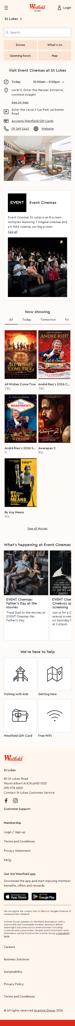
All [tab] (11, 319)
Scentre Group (44, 1010)
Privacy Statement (17, 850)
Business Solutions (16, 959)
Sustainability (13, 971)
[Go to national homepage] (13, 757)
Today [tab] (26, 319)
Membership (12, 822)
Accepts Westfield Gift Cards (32, 121)
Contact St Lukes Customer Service (29, 792)
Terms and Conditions (19, 841)
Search (15, 32)
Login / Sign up (14, 832)
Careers (9, 947)
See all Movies (38, 528)
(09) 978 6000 (13, 788)
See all (12, 232)
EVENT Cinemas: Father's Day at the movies (21, 603)
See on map (20, 102)
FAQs (7, 860)
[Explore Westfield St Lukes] (37, 7)
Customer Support (17, 808)
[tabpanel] (37, 429)
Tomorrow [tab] (48, 319)
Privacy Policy (14, 984)
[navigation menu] (8, 7)
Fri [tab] (66, 319)
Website (47, 128)
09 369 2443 (20, 128)
